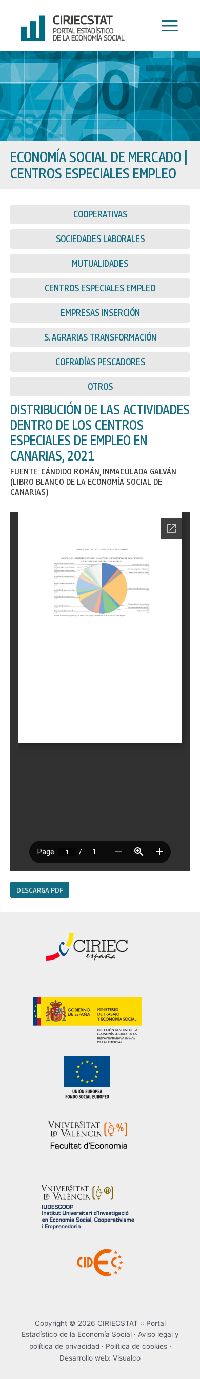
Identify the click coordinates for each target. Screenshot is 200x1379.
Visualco (127, 1358)
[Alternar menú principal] (167, 26)
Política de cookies (136, 1346)
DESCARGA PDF (39, 889)
